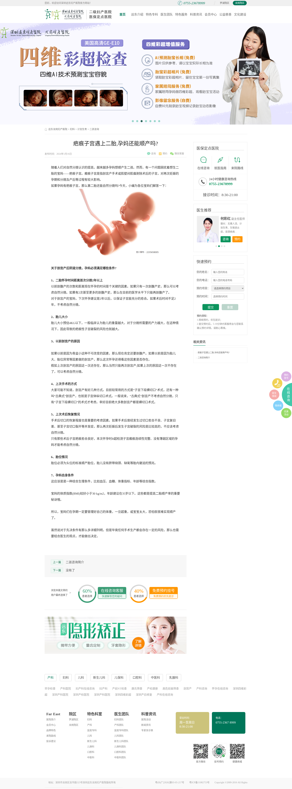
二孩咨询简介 (75, 562)
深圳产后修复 (144, 694)
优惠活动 (286, 413)
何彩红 (226, 218)
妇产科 (103, 688)
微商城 (278, 405)
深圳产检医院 (81, 694)
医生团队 (167, 14)
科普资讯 (196, 14)
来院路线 (237, 168)
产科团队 (119, 725)
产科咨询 (201, 688)
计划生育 (82, 129)
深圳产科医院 (60, 694)
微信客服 (179, 153)
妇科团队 (119, 719)
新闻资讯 (146, 725)
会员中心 (211, 14)
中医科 (90, 757)
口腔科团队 (120, 752)
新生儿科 (92, 741)
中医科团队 (120, 757)
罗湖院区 (224, 3)
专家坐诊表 (147, 730)
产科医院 (65, 688)
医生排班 (274, 394)
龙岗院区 (240, 3)
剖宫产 (188, 688)
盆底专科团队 (121, 730)
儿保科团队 (120, 746)
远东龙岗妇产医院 (57, 129)
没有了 (70, 570)
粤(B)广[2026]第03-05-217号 (169, 782)
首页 (122, 14)
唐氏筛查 (136, 688)
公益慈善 (225, 14)
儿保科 (90, 746)
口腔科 (90, 752)
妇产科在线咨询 (85, 688)
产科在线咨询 (165, 694)
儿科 (89, 736)
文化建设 (240, 14)
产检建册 (152, 688)
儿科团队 (119, 736)
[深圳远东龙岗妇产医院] (78, 14)
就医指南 (220, 168)
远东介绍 (137, 14)
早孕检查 (50, 688)
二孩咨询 (94, 129)
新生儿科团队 (121, 741)
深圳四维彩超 (123, 694)
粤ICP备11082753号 (199, 782)
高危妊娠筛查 (171, 688)
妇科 (72, 129)
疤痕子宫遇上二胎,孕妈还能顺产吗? (213, 352)
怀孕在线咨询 (220, 688)
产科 (89, 725)
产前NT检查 (119, 688)
